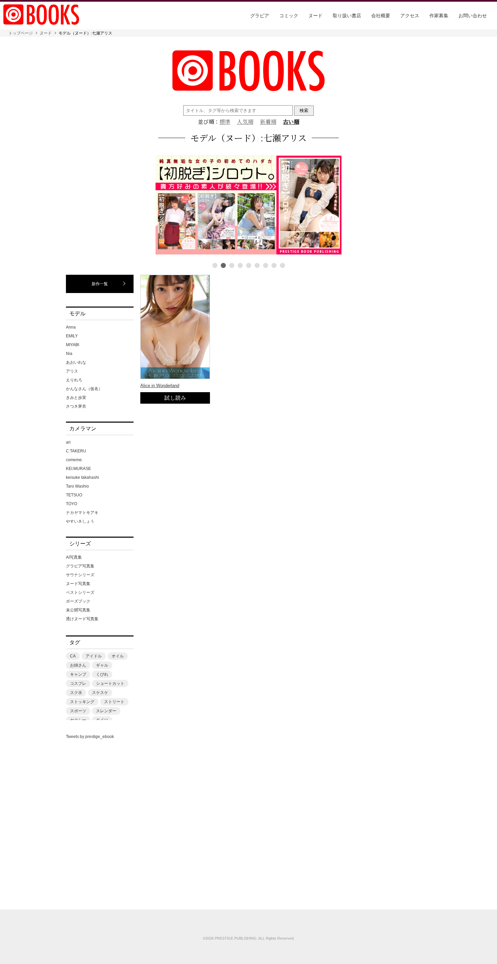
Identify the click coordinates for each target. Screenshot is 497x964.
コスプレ (78, 683)
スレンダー (106, 711)
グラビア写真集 (80, 566)
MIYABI (72, 345)
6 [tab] (257, 265)
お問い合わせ (472, 15)
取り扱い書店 (347, 15)
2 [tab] (223, 265)
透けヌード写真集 (82, 619)
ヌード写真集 (78, 584)
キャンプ (78, 674)
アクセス (409, 15)
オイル (118, 656)
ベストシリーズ (80, 592)
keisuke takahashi (82, 477)
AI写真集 (74, 557)
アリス (72, 371)
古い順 (291, 122)
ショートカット (110, 683)
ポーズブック (78, 601)
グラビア (259, 15)
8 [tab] (274, 265)
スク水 (76, 692)
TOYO (71, 504)
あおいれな (76, 362)
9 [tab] (282, 265)
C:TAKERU (76, 451)
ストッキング (82, 701)
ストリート (114, 701)
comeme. (74, 460)
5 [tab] (248, 265)
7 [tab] (265, 265)
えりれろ (74, 380)
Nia (69, 354)
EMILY (72, 336)
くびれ (102, 674)
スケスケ (100, 692)
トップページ (20, 33)
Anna (71, 327)
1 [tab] (214, 265)
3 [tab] (231, 265)
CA (73, 656)
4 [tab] (240, 265)
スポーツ (78, 711)
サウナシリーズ (80, 575)
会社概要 (380, 15)
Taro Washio (77, 486)
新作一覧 (100, 284)
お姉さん (78, 665)
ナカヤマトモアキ (82, 513)
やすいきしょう (80, 521)
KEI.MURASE (78, 469)
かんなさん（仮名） (84, 389)
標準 (224, 122)
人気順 (245, 122)
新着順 (268, 122)
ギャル (102, 665)
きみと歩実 (76, 398)
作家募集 (438, 15)
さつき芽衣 (76, 406)
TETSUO (74, 495)
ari (68, 442)
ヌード (315, 15)
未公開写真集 (78, 610)
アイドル (94, 656)
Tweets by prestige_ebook (90, 737)
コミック (288, 15)
